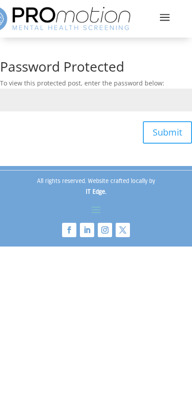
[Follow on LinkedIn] (87, 230)
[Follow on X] (123, 230)
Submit (167, 132)
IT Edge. (96, 192)
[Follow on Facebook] (69, 230)
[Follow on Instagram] (105, 230)
